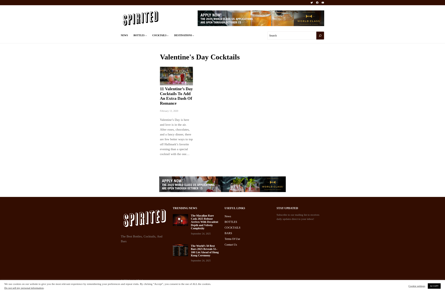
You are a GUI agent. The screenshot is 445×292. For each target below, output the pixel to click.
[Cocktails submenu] (167, 35)
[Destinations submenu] (193, 35)
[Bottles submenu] (146, 35)
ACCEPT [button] (434, 286)
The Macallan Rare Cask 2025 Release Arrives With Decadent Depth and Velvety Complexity (204, 222)
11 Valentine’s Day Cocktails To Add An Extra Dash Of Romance (176, 96)
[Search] (320, 35)
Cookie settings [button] (416, 286)
